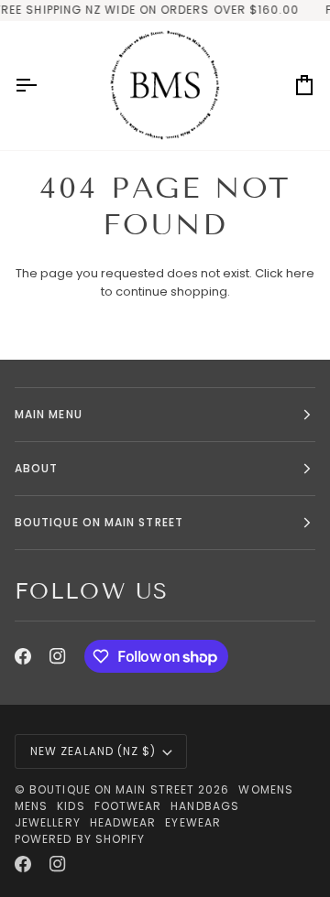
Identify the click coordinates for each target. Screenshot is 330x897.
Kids (70, 806)
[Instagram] (58, 656)
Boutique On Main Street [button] (99, 522)
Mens (31, 806)
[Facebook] (23, 656)
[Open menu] (42, 85)
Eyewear (193, 822)
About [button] (36, 468)
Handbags (204, 806)
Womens (265, 789)
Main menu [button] (48, 414)
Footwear (128, 806)
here (300, 273)
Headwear (123, 822)
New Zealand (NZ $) (93, 751)
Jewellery (48, 822)
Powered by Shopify (80, 839)
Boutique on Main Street (111, 789)
